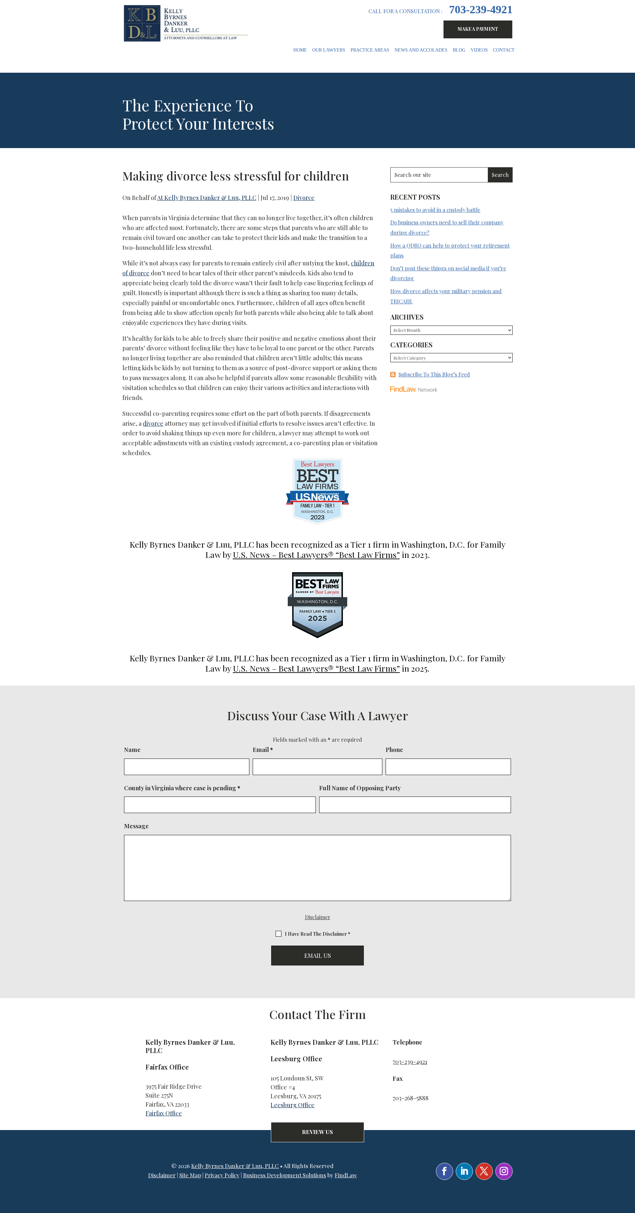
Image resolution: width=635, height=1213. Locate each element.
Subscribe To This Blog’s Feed (434, 374)
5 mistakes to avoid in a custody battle (435, 209)
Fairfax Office (164, 1113)
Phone (394, 750)
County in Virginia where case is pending (182, 788)
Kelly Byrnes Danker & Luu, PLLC (235, 1165)
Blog (459, 50)
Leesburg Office (293, 1105)
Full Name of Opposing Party (360, 788)
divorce (153, 423)
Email (263, 750)
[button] (628, 1165)
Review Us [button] (317, 1131)
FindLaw (346, 1175)
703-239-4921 (481, 9)
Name (132, 750)
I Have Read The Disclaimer (317, 934)
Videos (479, 50)
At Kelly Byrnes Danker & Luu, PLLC (206, 198)
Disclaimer (317, 917)
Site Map (190, 1175)
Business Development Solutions (284, 1175)
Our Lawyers (328, 50)
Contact (504, 50)
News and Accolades (421, 50)
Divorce (304, 198)
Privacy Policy (222, 1175)
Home (300, 50)
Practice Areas (370, 50)
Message (136, 826)
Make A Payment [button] (478, 29)
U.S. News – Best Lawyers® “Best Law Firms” (316, 554)
